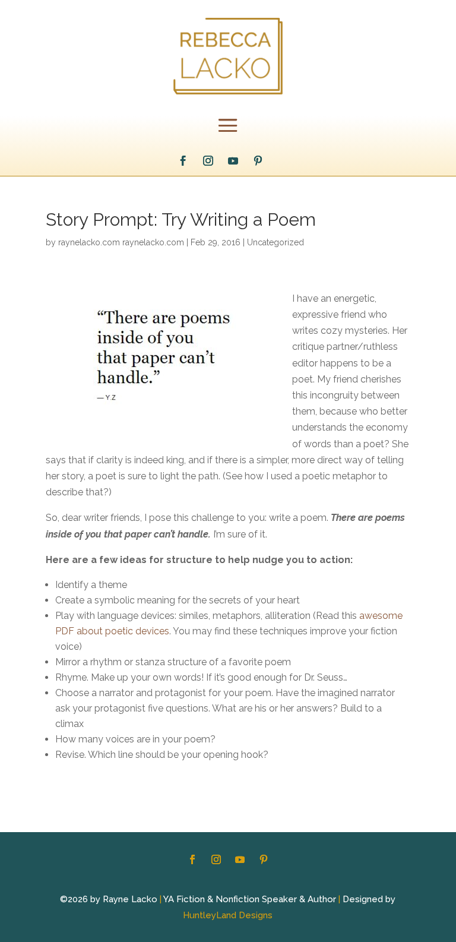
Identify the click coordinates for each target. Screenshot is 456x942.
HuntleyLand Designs (228, 915)
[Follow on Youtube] (233, 161)
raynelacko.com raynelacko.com (121, 242)
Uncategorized (275, 242)
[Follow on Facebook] (183, 161)
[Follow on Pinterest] (258, 161)
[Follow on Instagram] (208, 161)
